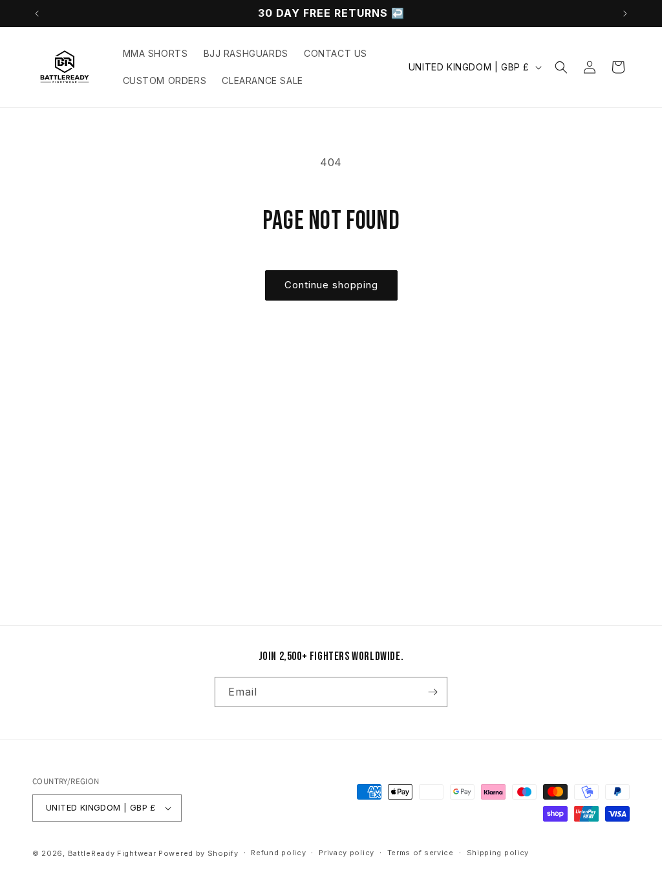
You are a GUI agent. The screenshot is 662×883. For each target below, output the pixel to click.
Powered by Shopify (198, 853)
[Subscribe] (432, 692)
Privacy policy (346, 852)
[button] (561, 67)
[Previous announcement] (37, 13)
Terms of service (420, 852)
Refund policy (278, 852)
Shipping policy (498, 852)
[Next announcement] (625, 13)
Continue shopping (331, 285)
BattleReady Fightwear (112, 853)
